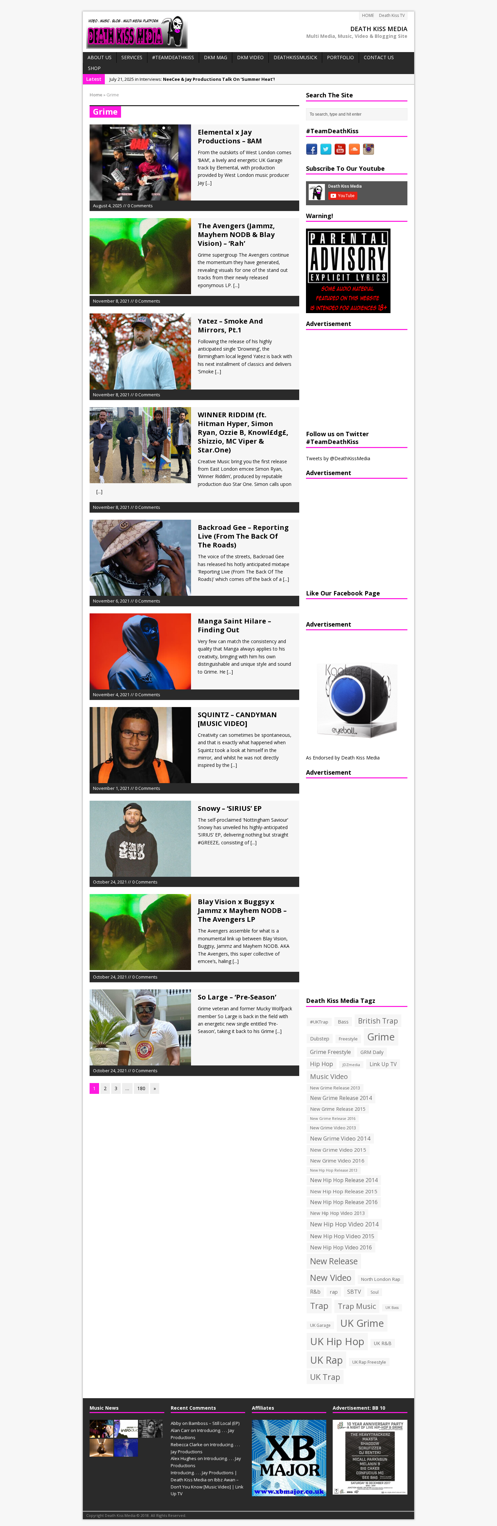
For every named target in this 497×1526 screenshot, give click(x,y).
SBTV (354, 1291)
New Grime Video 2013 (333, 1128)
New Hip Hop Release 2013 (333, 1170)
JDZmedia (351, 1064)
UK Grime (362, 1323)
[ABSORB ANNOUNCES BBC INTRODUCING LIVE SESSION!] (126, 1434)
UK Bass (392, 1307)
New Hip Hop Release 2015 (343, 1191)
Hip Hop (321, 1064)
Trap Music (357, 1306)
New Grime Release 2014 (341, 1098)
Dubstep (319, 1038)
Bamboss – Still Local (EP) (214, 1423)
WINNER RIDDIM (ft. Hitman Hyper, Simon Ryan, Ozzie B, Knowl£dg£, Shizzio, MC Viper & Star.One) (243, 432)
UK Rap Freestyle (369, 1362)
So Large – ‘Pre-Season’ (237, 997)
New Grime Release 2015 (337, 1109)
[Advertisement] (348, 379)
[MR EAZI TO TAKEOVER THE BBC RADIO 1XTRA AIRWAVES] (101, 1453)
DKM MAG (215, 57)
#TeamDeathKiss (173, 57)
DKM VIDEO (250, 57)
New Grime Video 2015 (338, 1149)
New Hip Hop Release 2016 (344, 1202)
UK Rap (326, 1359)
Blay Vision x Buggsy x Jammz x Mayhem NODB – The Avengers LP (242, 910)
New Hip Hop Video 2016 (341, 1247)
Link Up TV (383, 1064)
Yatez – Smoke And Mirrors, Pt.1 (230, 325)
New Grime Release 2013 (335, 1088)
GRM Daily (371, 1052)
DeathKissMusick (295, 57)
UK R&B (383, 1343)
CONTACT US (379, 57)
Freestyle (348, 1039)
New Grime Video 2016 (337, 1160)
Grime (381, 1036)
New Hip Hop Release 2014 (344, 1180)
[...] (209, 183)
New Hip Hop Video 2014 (344, 1224)
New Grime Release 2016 (332, 1118)
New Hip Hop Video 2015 (342, 1236)
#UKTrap (319, 1022)
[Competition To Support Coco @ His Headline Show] (126, 1453)
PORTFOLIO (340, 57)
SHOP (94, 68)
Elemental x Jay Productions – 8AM (230, 136)
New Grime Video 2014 (340, 1138)
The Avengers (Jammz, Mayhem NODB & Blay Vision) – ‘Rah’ (236, 234)
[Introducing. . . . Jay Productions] (101, 1434)
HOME (368, 15)
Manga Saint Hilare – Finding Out (234, 625)
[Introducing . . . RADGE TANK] (151, 1434)
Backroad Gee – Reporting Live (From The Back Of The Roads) (243, 536)
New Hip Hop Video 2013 (337, 1213)
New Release (334, 1261)
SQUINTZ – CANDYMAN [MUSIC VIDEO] (237, 719)
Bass (343, 1021)
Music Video (329, 1076)
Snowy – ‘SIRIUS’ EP (230, 808)
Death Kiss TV (392, 15)
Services (131, 57)
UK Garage (320, 1325)
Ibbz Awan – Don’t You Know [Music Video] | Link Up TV (207, 1487)
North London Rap (380, 1279)
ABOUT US (100, 57)
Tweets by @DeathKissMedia (338, 458)
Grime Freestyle (330, 1052)
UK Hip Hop (337, 1341)
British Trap (378, 1021)
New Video (331, 1277)
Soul (375, 1292)
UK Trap (325, 1376)
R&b (315, 1291)
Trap (319, 1305)
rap (334, 1291)
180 (141, 1088)
